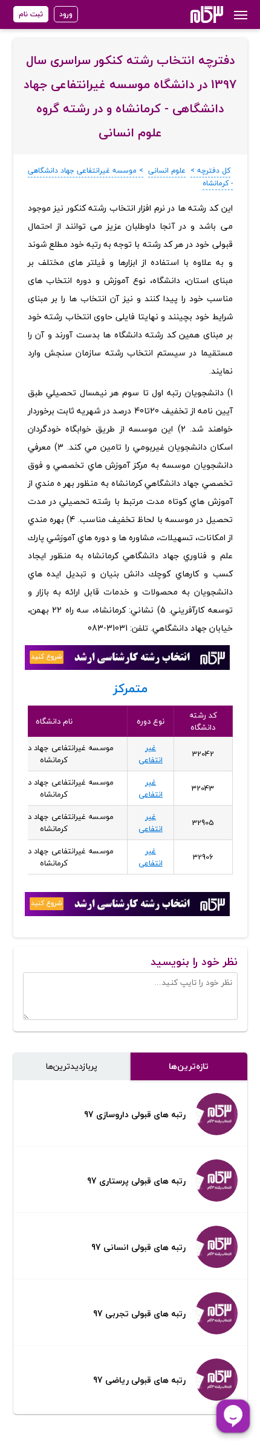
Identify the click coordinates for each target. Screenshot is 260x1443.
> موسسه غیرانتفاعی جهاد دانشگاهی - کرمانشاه (130, 177)
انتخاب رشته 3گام (190, 14)
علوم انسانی (167, 170)
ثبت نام (31, 14)
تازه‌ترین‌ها (189, 1066)
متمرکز (130, 688)
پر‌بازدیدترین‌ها (71, 1066)
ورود (66, 14)
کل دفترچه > (210, 170)
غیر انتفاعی (150, 753)
